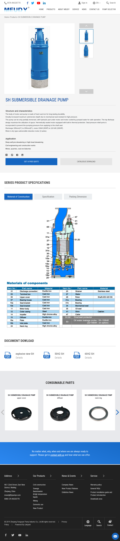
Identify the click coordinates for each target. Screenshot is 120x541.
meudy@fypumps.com (12, 495)
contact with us (57, 455)
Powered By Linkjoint (23, 524)
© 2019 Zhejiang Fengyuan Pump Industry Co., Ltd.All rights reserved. (30, 522)
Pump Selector (109, 9)
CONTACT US (94, 9)
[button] (117, 412)
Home (6, 17)
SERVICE (75, 9)
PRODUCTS (51, 9)
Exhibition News (67, 492)
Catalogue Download (86, 161)
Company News (67, 485)
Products (13, 17)
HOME (41, 9)
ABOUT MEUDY (63, 9)
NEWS (84, 9)
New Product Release (70, 488)
